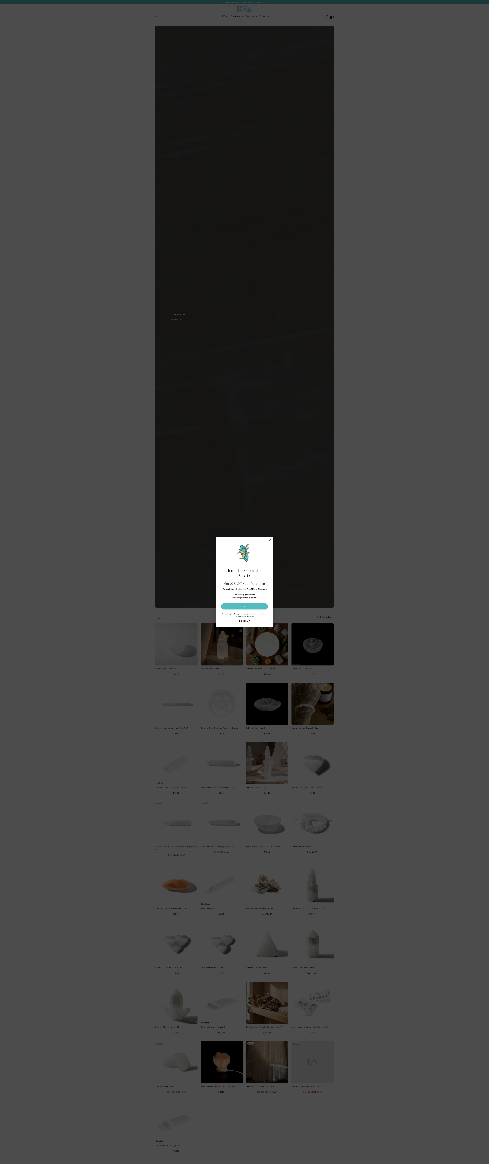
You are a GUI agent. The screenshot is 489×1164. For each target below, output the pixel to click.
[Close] (270, 540)
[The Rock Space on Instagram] (244, 621)
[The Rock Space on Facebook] (240, 621)
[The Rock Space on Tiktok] (248, 621)
